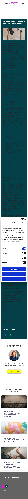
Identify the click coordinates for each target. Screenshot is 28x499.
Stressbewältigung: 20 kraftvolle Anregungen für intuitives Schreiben (13, 465)
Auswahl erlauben (14, 274)
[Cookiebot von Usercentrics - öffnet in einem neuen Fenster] (20, 219)
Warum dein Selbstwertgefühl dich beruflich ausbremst (12, 414)
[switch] (24, 253)
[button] (23, 3)
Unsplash (18, 320)
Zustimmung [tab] (5, 223)
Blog (15, 492)
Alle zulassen (14, 269)
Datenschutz (10, 492)
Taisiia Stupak (11, 320)
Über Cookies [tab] (22, 223)
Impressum (3, 492)
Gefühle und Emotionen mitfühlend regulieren (14, 439)
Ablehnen (14, 279)
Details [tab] (14, 223)
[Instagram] (2, 486)
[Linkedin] (6, 486)
